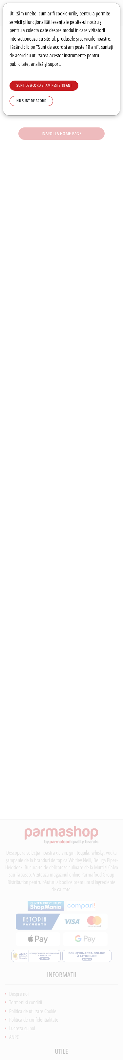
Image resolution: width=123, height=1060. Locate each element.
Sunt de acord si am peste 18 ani (44, 85)
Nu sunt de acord (31, 101)
